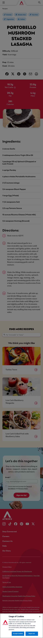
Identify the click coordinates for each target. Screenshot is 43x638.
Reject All (32, 633)
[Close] (40, 616)
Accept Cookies (18, 633)
